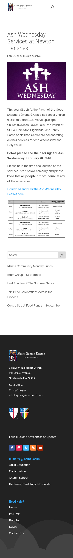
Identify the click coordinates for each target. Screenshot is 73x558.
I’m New (14, 514)
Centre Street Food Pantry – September (34, 305)
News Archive (32, 56)
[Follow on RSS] (33, 448)
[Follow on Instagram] (19, 448)
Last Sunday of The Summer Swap (30, 283)
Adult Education (19, 465)
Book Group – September (24, 274)
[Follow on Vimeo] (26, 448)
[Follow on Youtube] (40, 448)
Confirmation (17, 471)
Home (13, 507)
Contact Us (16, 533)
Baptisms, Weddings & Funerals (29, 484)
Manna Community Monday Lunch (30, 266)
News (13, 527)
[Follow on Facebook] (12, 448)
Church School (18, 477)
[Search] (62, 255)
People (14, 520)
